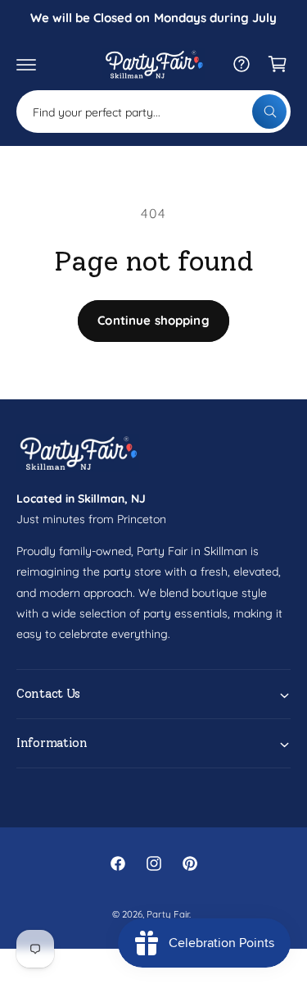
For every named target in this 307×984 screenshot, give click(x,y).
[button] (26, 64)
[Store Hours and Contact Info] (241, 64)
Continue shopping (153, 320)
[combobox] (153, 111)
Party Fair (167, 914)
